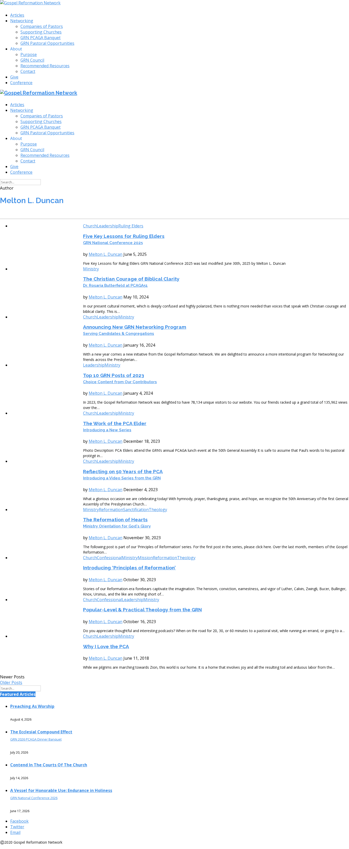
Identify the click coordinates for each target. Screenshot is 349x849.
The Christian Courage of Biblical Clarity (131, 282)
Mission (145, 557)
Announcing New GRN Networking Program (134, 330)
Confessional (109, 557)
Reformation (111, 509)
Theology (158, 509)
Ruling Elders (130, 226)
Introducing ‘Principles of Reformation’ (129, 567)
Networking (21, 21)
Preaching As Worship (32, 706)
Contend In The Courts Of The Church (48, 765)
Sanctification (136, 509)
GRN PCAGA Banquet (40, 37)
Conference (21, 82)
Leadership (107, 226)
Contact (27, 71)
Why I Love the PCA (106, 646)
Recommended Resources (44, 66)
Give (14, 77)
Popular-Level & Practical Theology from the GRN (142, 609)
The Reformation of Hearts (117, 522)
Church (90, 226)
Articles (17, 15)
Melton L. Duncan (105, 254)
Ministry (91, 269)
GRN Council (32, 60)
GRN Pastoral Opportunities (47, 43)
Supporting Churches (41, 32)
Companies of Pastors (41, 26)
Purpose (28, 54)
